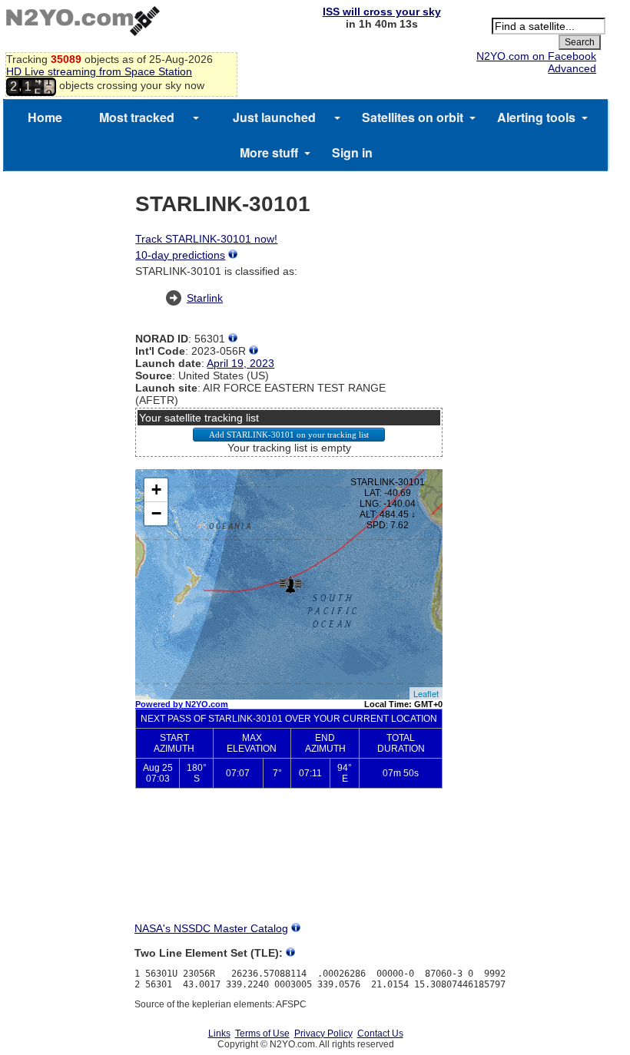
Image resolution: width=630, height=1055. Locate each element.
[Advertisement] (289, 867)
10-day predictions (180, 255)
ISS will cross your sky (382, 11)
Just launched (274, 117)
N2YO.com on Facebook (536, 56)
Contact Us (380, 1033)
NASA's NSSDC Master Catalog (211, 928)
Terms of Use (262, 1033)
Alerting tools (536, 117)
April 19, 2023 (240, 363)
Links (219, 1033)
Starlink (205, 298)
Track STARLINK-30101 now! (206, 239)
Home (45, 117)
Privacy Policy (323, 1033)
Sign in (352, 152)
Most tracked (136, 117)
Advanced (572, 68)
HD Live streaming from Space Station (99, 71)
